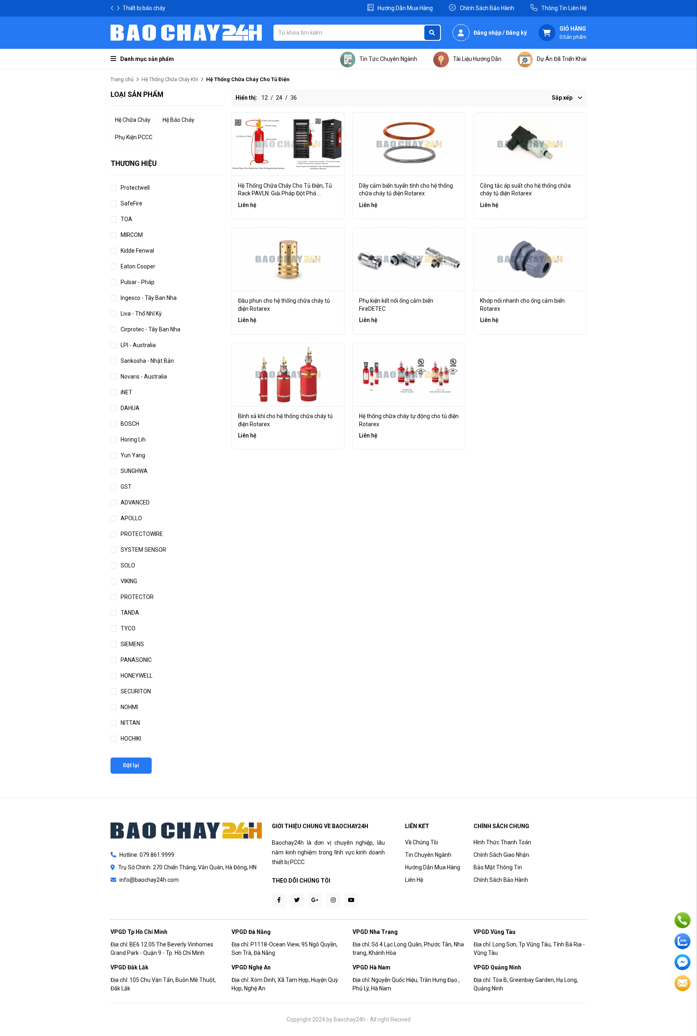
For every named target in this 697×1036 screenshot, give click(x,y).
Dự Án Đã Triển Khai (561, 59)
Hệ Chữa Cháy (132, 120)
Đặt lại (131, 765)
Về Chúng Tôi (421, 842)
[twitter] (297, 900)
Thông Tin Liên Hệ (563, 8)
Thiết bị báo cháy (144, 8)
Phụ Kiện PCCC (133, 137)
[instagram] (333, 900)
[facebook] (279, 900)
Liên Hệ (414, 880)
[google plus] (315, 900)
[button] (118, 8)
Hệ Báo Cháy (178, 120)
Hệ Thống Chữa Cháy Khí (170, 79)
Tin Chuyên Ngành (428, 855)
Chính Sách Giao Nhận (501, 855)
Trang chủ (122, 79)
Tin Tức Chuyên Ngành (388, 59)
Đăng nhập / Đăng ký (500, 32)
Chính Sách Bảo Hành (487, 8)
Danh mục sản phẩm (147, 59)
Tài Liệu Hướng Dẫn (477, 59)
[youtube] (351, 900)
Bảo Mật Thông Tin (498, 867)
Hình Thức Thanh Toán (502, 842)
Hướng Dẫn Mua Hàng (405, 8)
